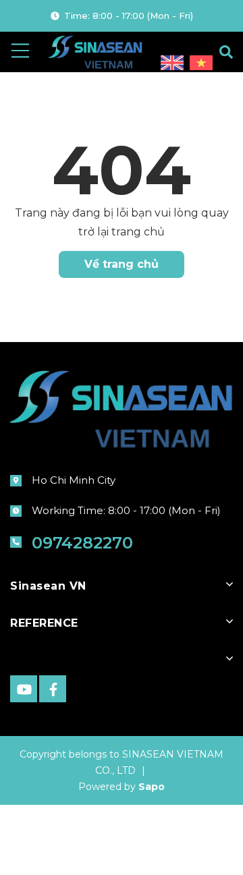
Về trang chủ (121, 264)
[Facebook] (52, 688)
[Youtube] (23, 688)
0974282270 (82, 543)
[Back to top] (199, 843)
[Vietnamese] (201, 63)
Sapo (151, 787)
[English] (173, 63)
